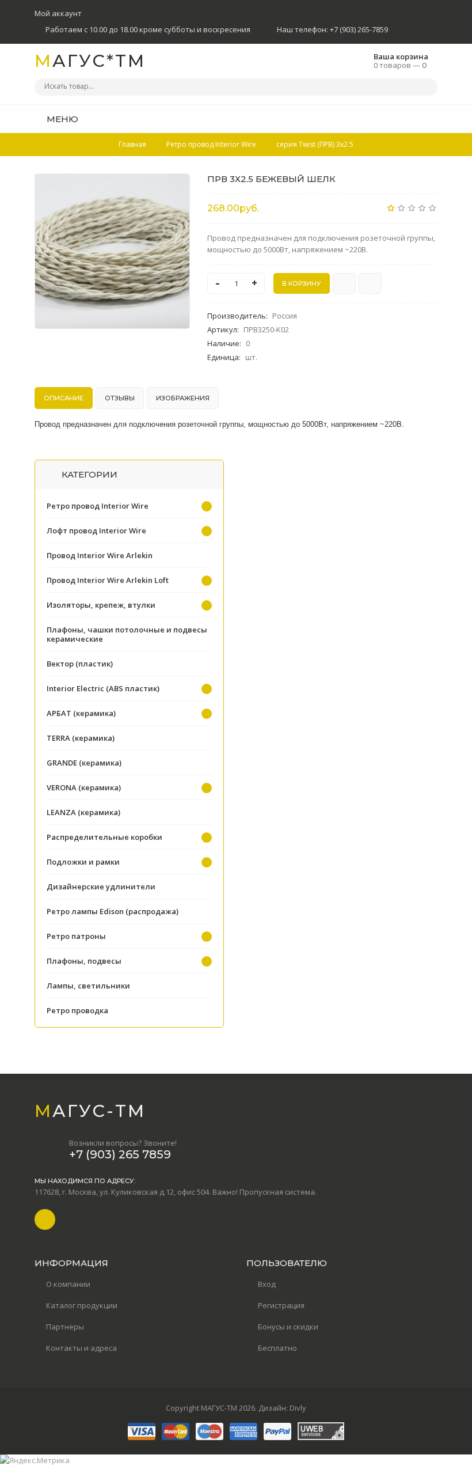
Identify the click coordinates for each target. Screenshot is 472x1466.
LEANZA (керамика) (83, 812)
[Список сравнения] (433, 119)
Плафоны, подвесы (84, 961)
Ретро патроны (76, 936)
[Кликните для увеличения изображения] (112, 251)
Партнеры (65, 1326)
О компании (68, 1284)
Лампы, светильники (88, 985)
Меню (61, 118)
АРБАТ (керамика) (81, 713)
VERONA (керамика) (84, 787)
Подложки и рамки (83, 862)
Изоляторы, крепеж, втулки (101, 605)
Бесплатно (277, 1348)
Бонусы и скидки (288, 1326)
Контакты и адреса (81, 1348)
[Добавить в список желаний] (175, 189)
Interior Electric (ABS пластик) (103, 688)
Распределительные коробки (104, 837)
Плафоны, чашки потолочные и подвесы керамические (127, 634)
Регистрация (281, 1305)
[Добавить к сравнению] (370, 283)
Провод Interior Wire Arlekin (100, 555)
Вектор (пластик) (80, 663)
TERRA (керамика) (81, 738)
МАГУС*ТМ (90, 60)
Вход (267, 1284)
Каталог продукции (81, 1305)
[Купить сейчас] (344, 283)
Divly (298, 1408)
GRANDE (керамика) (84, 762)
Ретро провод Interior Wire (98, 506)
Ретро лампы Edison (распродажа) (112, 911)
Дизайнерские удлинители (101, 886)
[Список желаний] (411, 119)
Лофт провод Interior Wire (96, 530)
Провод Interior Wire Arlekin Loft (108, 580)
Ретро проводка (77, 1010)
